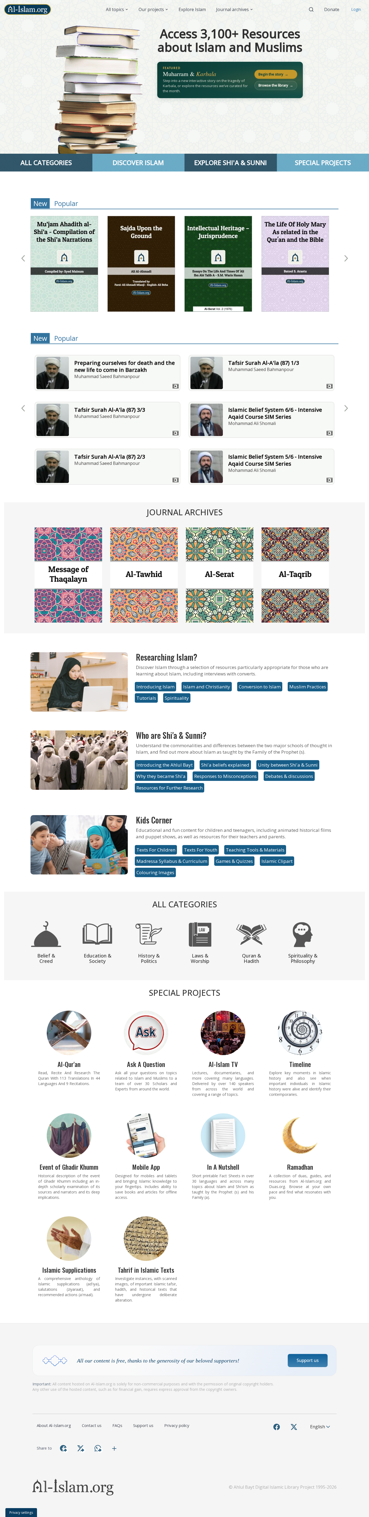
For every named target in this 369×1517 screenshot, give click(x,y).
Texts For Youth (200, 850)
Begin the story (273, 74)
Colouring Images (155, 872)
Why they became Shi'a (161, 776)
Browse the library (276, 85)
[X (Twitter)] (293, 1426)
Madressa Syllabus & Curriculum (171, 861)
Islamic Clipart (277, 861)
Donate (331, 9)
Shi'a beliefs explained (225, 765)
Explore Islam (192, 9)
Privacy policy (176, 1425)
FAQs (117, 1425)
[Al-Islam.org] (29, 9)
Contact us (92, 1425)
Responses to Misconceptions (225, 776)
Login (356, 9)
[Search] (311, 9)
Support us (308, 1360)
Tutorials (146, 698)
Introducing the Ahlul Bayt (164, 765)
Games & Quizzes (234, 861)
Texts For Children (155, 850)
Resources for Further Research (169, 788)
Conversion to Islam (260, 687)
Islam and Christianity (206, 687)
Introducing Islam (155, 687)
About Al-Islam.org (54, 1425)
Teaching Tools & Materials (255, 850)
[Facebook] (276, 1426)
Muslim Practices (307, 687)
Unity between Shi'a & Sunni (288, 765)
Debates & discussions (289, 776)
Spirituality (177, 698)
